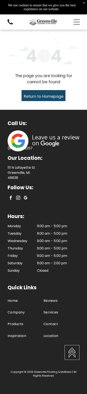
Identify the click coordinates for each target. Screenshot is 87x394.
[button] (76, 22)
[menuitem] (26, 300)
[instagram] (18, 198)
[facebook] (11, 198)
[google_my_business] (25, 198)
